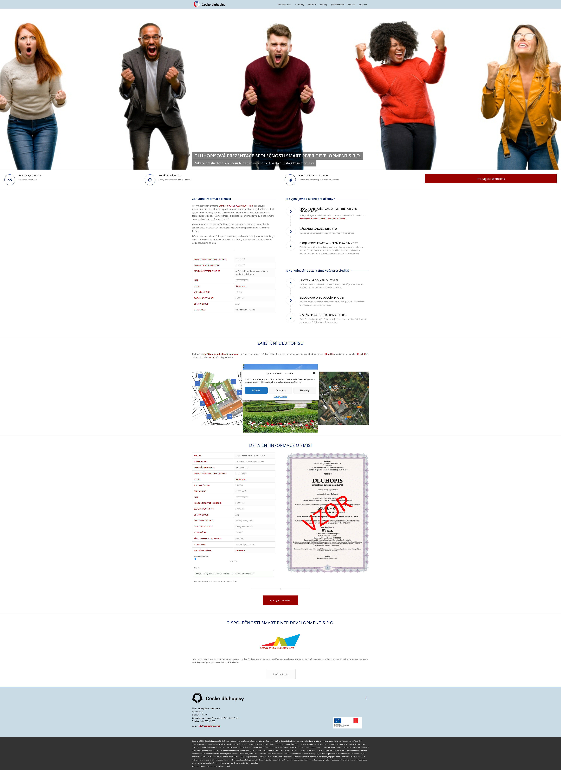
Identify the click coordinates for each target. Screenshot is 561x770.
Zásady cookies (280, 396)
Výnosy (196, 568)
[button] (314, 373)
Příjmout (256, 390)
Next (362, 398)
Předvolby (304, 390)
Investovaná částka (201, 556)
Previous (198, 398)
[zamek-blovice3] (313, 428)
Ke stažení (240, 550)
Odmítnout (281, 390)
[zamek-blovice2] (365, 421)
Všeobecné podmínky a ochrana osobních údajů (211, 766)
